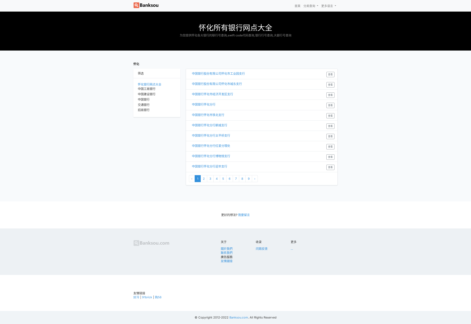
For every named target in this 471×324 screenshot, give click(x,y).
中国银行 (144, 99)
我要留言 (244, 215)
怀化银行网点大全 (149, 84)
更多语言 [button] (327, 6)
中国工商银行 (146, 89)
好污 (136, 297)
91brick (147, 297)
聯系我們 (227, 253)
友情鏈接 (227, 261)
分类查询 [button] (309, 6)
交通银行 (144, 105)
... (292, 248)
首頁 (298, 6)
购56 (158, 297)
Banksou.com (238, 317)
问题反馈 (262, 248)
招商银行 (144, 110)
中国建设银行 (146, 94)
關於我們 (227, 248)
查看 (330, 74)
